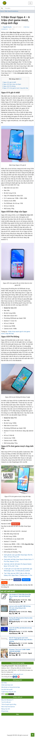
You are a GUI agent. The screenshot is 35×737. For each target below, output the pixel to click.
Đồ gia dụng (4, 711)
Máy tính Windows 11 (7, 700)
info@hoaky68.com (17, 674)
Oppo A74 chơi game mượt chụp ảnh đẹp (15, 88)
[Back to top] (32, 735)
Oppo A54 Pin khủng (8, 86)
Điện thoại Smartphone (11, 11)
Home (2, 11)
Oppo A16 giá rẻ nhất (9, 82)
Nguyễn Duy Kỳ (7, 27)
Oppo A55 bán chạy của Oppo (11, 84)
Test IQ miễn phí (6, 702)
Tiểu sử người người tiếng (8, 704)
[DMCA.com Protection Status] (9, 694)
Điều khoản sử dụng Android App (10, 687)
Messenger (26, 579)
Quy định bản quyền (7, 689)
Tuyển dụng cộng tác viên (8, 691)
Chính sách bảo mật (7, 685)
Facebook (17, 579)
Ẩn (20, 79)
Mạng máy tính (5, 709)
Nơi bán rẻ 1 (15, 524)
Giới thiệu (4, 682)
